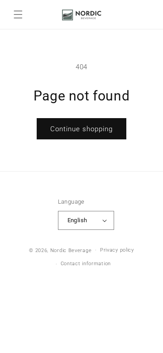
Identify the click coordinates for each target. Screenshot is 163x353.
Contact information (86, 264)
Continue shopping (81, 129)
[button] (18, 14)
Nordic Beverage (71, 250)
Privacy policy (117, 250)
